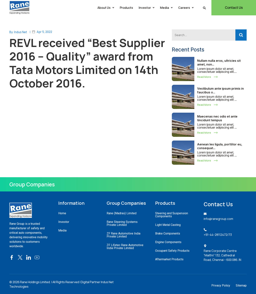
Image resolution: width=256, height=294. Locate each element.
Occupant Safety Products (172, 250)
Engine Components (168, 242)
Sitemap (241, 285)
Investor (145, 8)
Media (164, 8)
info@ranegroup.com (218, 219)
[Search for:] (209, 35)
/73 (229, 235)
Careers (184, 8)
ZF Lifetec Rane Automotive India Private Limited (125, 246)
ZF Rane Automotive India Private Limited (123, 235)
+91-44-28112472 (215, 235)
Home (62, 213)
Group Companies (32, 184)
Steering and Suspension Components (171, 214)
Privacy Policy (220, 285)
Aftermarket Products (169, 259)
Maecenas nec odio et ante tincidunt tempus (217, 118)
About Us (104, 8)
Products (126, 8)
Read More (204, 77)
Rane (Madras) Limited (121, 213)
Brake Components (167, 233)
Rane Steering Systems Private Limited (122, 223)
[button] (106, 7)
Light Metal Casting (168, 225)
